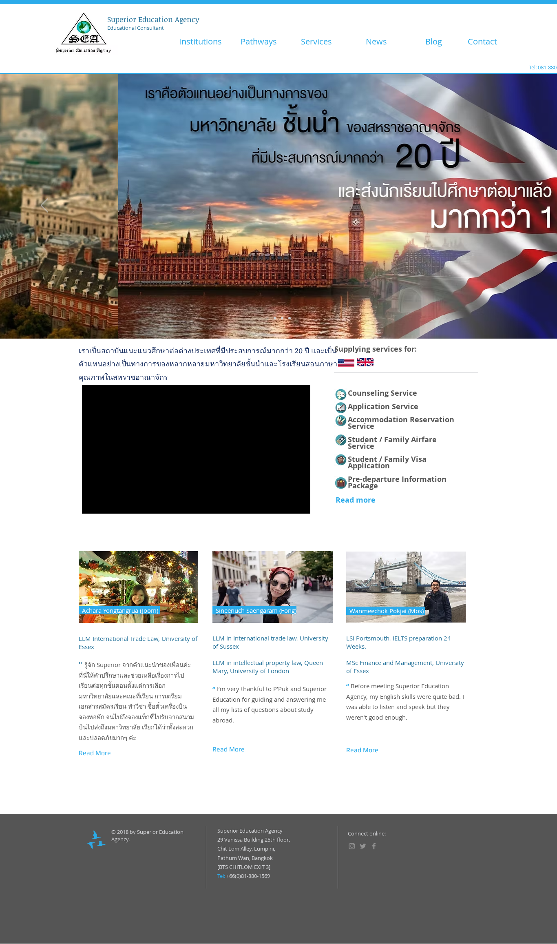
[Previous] (44, 206)
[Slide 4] (289, 318)
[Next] (512, 206)
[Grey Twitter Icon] (363, 846)
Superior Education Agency (153, 19)
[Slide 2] (275, 318)
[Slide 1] (267, 318)
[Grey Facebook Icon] (374, 846)
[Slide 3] (282, 318)
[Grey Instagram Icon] (352, 846)
